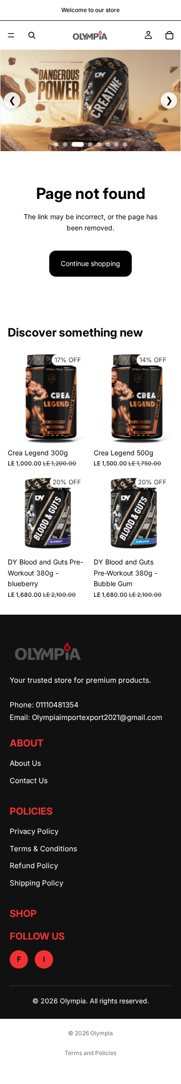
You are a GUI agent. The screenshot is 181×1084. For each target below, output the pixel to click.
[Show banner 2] (65, 144)
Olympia (101, 1033)
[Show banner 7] (116, 144)
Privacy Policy (34, 831)
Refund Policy (34, 865)
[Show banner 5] (99, 144)
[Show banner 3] (77, 144)
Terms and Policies (90, 1052)
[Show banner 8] (125, 144)
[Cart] (169, 35)
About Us (25, 763)
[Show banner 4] (90, 144)
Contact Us (29, 780)
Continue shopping (90, 263)
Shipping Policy (36, 882)
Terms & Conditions (43, 848)
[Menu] (11, 35)
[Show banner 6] (107, 144)
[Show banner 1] (56, 144)
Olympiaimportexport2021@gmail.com (97, 717)
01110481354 (57, 704)
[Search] (31, 35)
